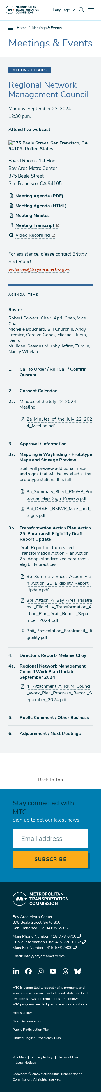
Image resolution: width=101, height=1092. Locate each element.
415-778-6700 (63, 936)
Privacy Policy (41, 1057)
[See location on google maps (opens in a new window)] (50, 145)
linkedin (16, 971)
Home (22, 28)
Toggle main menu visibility (91, 9)
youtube (53, 971)
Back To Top (50, 780)
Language (61, 10)
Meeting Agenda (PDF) (39, 196)
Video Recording (32, 235)
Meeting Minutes (32, 216)
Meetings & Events (47, 28)
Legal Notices (26, 1062)
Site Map (19, 1057)
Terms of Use (68, 1057)
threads (65, 971)
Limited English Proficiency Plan (37, 1038)
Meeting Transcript (34, 225)
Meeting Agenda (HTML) (41, 206)
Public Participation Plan (31, 1029)
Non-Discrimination (27, 1021)
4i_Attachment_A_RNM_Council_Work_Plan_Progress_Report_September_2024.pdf (59, 693)
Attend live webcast (29, 130)
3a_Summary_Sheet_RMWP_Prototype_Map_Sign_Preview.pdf (59, 495)
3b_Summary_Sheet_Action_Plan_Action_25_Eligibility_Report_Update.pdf (59, 583)
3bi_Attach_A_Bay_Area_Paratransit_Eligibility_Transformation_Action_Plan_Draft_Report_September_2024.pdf (59, 610)
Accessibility (22, 1013)
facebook (28, 971)
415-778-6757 (68, 942)
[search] (81, 10)
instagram (40, 971)
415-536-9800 (58, 947)
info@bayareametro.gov (44, 956)
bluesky (77, 971)
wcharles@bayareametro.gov (38, 269)
